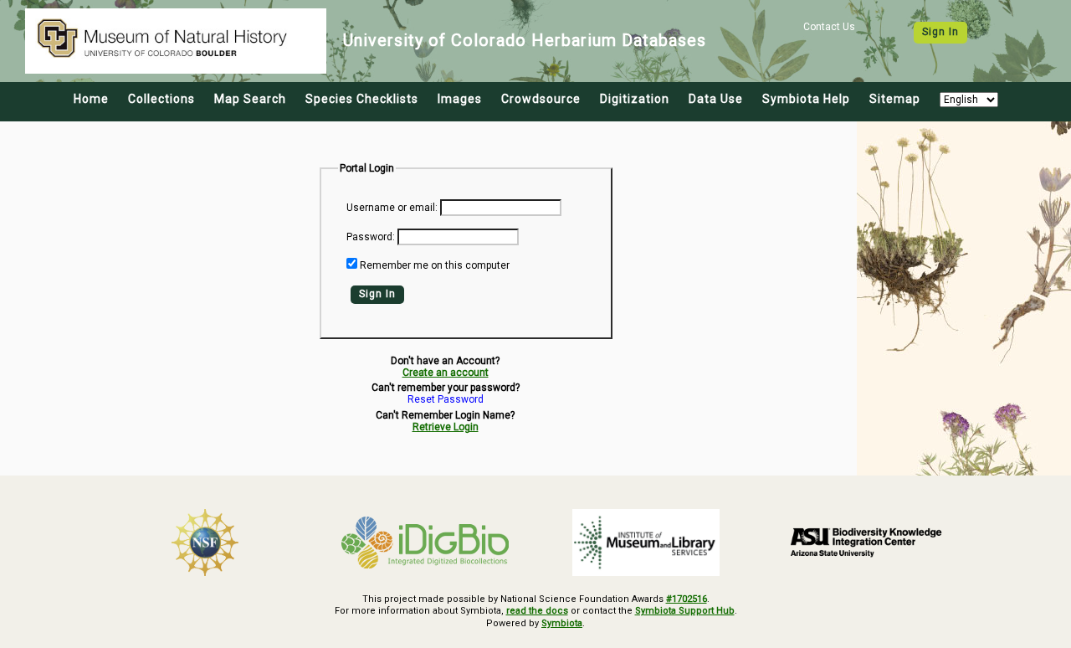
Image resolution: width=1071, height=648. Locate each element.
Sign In (940, 32)
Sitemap (894, 98)
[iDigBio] (426, 542)
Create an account (445, 372)
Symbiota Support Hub (685, 610)
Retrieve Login (446, 427)
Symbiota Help (806, 98)
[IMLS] (646, 542)
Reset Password (445, 399)
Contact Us (829, 27)
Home (91, 98)
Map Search (250, 98)
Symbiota (561, 623)
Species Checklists (361, 98)
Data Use (716, 98)
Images (460, 98)
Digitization (634, 98)
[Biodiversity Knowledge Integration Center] (867, 541)
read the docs (537, 610)
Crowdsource (541, 98)
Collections (161, 98)
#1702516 (686, 599)
